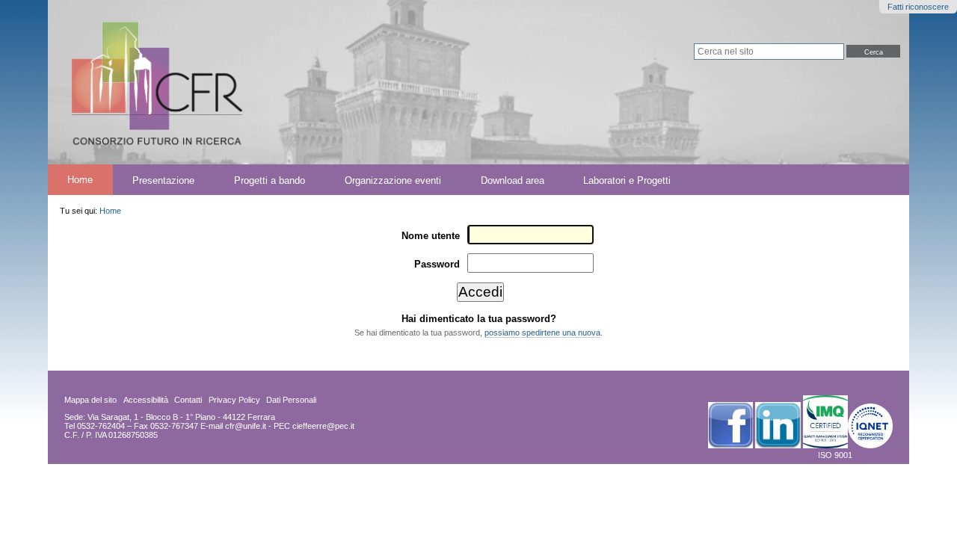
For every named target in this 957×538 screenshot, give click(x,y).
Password (437, 264)
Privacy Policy (234, 399)
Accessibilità (145, 399)
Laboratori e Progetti (627, 179)
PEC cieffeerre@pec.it (314, 425)
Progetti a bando (269, 179)
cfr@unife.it (245, 425)
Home (80, 179)
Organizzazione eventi (393, 179)
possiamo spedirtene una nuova (542, 332)
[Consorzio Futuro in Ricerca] (278, 82)
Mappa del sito (90, 399)
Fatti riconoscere (918, 6)
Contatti (188, 399)
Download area (512, 179)
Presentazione (163, 179)
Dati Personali (291, 399)
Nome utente (430, 235)
